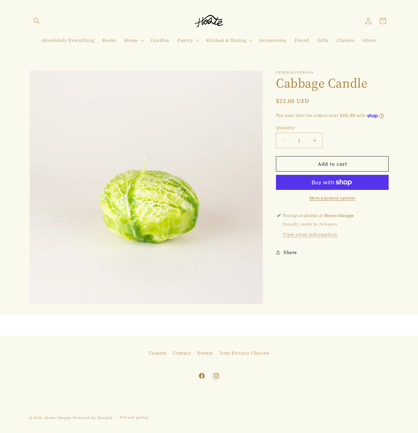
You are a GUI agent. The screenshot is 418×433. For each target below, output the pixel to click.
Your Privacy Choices (244, 353)
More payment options (332, 198)
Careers (158, 353)
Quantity (285, 127)
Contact (182, 353)
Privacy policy (134, 417)
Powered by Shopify (93, 417)
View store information (309, 234)
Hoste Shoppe (58, 417)
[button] (36, 21)
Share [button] (290, 252)
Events (205, 353)
